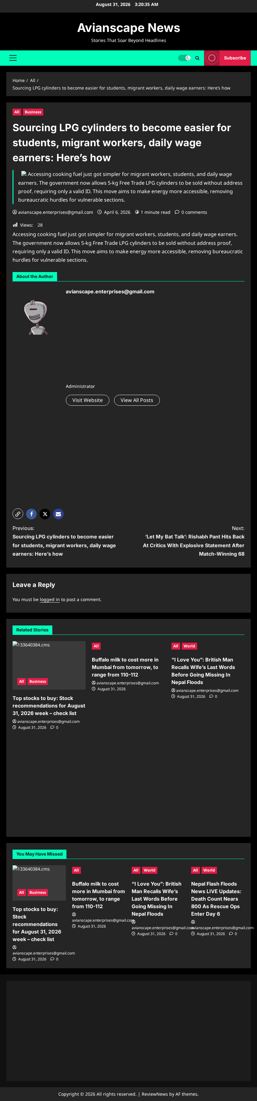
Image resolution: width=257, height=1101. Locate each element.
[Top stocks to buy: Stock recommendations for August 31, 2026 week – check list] (49, 665)
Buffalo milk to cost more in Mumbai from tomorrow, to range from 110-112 (125, 667)
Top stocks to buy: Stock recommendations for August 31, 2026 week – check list (49, 705)
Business (33, 112)
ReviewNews (155, 1094)
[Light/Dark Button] (184, 58)
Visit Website (87, 400)
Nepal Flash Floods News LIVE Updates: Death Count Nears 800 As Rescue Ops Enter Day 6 (216, 899)
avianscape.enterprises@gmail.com (55, 212)
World (189, 646)
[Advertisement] (113, 341)
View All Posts (137, 400)
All (16, 112)
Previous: (64, 541)
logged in (50, 599)
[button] (13, 57)
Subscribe (235, 57)
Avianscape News (128, 27)
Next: (193, 541)
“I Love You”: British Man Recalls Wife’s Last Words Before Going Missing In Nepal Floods (156, 899)
